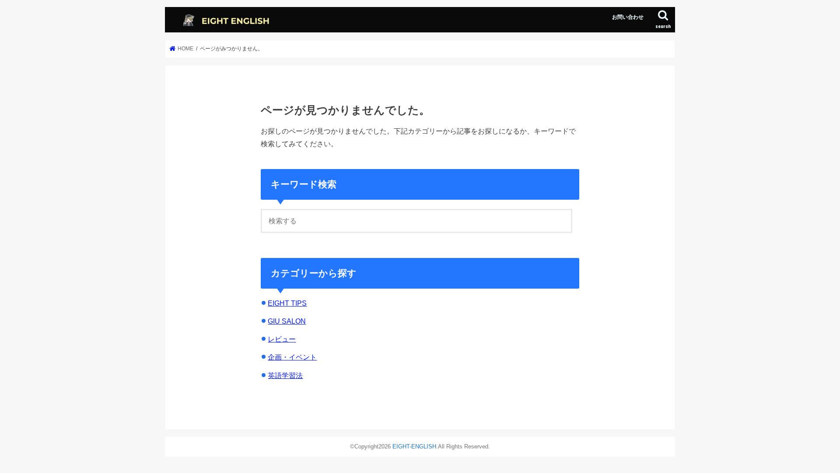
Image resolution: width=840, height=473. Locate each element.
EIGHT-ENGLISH (414, 446)
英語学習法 (285, 375)
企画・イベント (292, 357)
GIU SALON (287, 321)
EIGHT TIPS (287, 303)
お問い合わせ (628, 17)
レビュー (282, 339)
